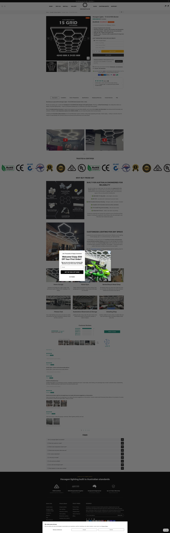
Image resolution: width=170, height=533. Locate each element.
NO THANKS (72, 276)
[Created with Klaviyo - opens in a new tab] (85, 282)
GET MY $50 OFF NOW (72, 272)
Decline (111, 529)
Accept (84, 529)
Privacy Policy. (105, 526)
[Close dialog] (109, 252)
